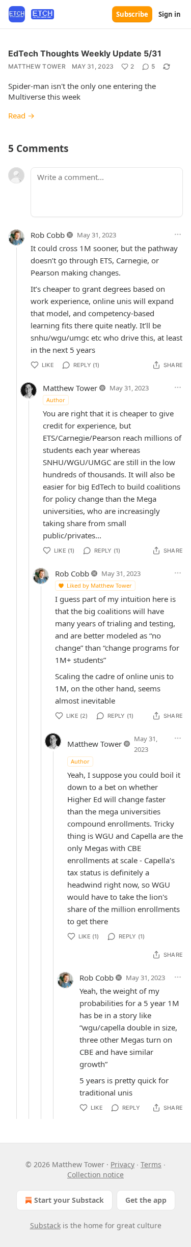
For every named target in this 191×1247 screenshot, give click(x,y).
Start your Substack (69, 1200)
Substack (45, 1225)
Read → (21, 115)
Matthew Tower (37, 66)
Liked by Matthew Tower (99, 585)
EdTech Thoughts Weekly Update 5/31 (84, 53)
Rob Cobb (48, 235)
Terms (151, 1164)
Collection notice (95, 1174)
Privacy (122, 1164)
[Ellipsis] (178, 234)
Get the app (146, 1200)
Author (55, 400)
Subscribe (132, 14)
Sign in (169, 14)
